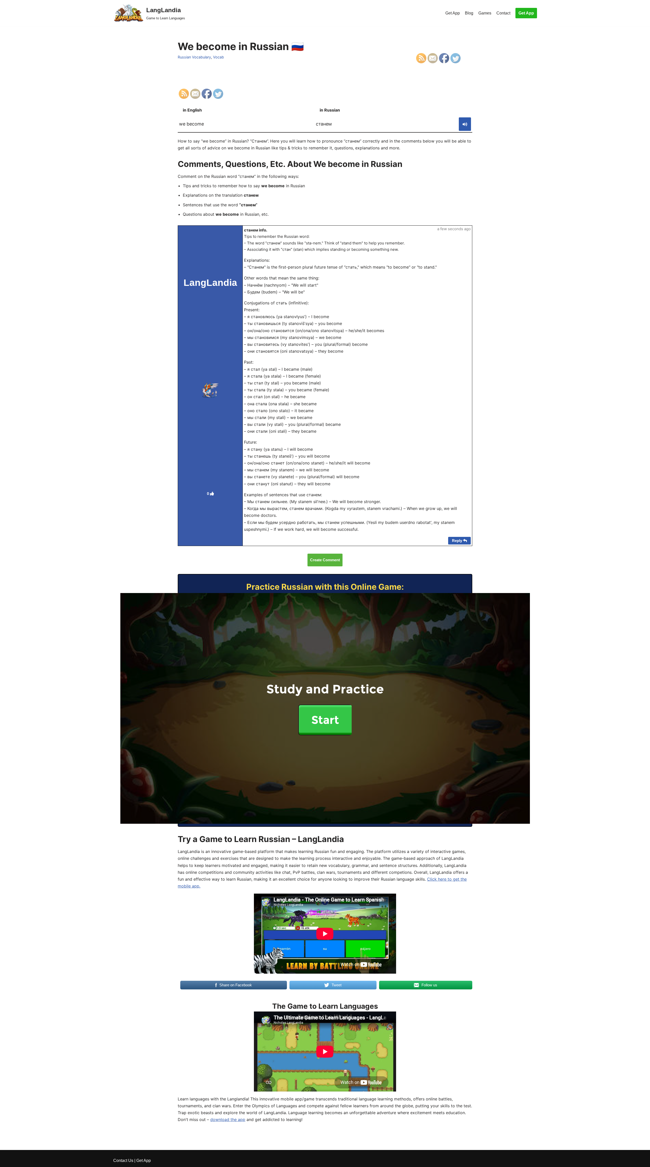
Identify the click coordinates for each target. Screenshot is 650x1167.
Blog (469, 13)
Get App (452, 13)
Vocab (218, 57)
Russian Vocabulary (194, 57)
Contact (503, 13)
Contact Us (123, 1160)
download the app (227, 1119)
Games (484, 13)
